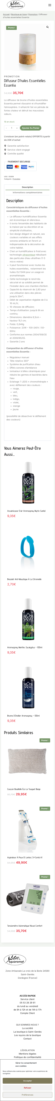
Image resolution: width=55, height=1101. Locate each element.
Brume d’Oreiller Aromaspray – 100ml (23, 715)
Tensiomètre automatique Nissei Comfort (24, 925)
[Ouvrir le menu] (51, 5)
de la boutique (33, 1035)
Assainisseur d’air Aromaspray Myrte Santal (26, 511)
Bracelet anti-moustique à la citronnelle (24, 579)
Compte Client (27, 1013)
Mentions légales (27, 1053)
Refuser (27, 1088)
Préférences (27, 1095)
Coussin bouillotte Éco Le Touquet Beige (23, 789)
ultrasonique (28, 254)
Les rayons (20, 1035)
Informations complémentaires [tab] (27, 192)
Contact (27, 1038)
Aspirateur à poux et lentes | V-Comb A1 (24, 857)
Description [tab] (27, 187)
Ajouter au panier (30, 128)
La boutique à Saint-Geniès (27, 1032)
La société (27, 1028)
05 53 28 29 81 (27, 1002)
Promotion (12, 76)
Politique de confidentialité (27, 1057)
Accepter (27, 1081)
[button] (47, 27)
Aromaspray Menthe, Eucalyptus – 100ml (24, 647)
